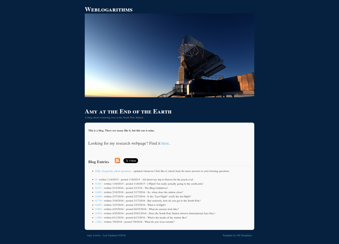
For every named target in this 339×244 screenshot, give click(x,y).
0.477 (98, 188)
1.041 (98, 221)
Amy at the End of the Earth (128, 111)
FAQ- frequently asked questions (113, 171)
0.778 (98, 200)
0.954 (98, 213)
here (165, 143)
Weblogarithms (109, 9)
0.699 (98, 196)
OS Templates (244, 235)
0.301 (98, 183)
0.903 (98, 209)
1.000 (98, 217)
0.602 (98, 192)
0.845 (98, 204)
